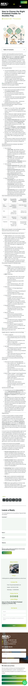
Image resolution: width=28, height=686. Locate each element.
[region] (14, 674)
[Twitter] (7, 500)
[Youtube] (13, 596)
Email (3, 537)
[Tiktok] (17, 596)
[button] (14, 4)
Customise (14, 679)
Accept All (14, 676)
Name (3, 532)
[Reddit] (16, 500)
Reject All (14, 683)
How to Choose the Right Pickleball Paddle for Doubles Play (12, 602)
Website (4, 542)
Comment (4, 517)
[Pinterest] (20, 500)
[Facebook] (11, 596)
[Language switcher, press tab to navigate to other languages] (22, 6)
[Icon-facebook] (4, 500)
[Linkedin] (10, 500)
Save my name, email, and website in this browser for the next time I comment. (13, 549)
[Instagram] (15, 596)
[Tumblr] (13, 500)
